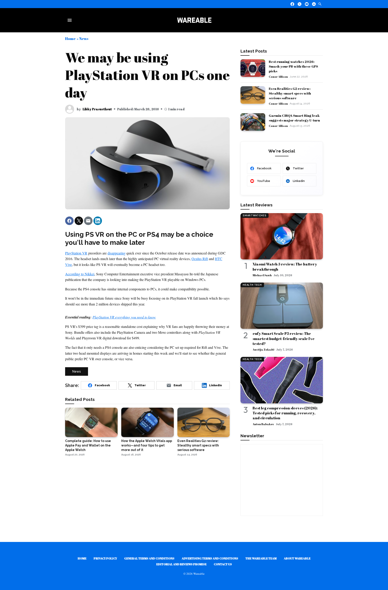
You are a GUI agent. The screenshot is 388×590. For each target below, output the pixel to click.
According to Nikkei (79, 274)
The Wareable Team (261, 558)
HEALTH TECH (252, 284)
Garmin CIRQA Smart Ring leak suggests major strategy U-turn (294, 117)
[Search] (320, 4)
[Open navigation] (70, 20)
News (83, 38)
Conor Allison (278, 76)
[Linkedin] (314, 4)
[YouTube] (307, 4)
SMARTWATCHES (254, 215)
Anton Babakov (263, 424)
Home (70, 38)
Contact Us (223, 564)
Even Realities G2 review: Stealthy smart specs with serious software (290, 93)
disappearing (117, 253)
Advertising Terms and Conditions (210, 558)
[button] (69, 221)
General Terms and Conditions (149, 558)
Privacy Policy (105, 558)
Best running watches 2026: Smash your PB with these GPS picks (293, 66)
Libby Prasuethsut (97, 109)
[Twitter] (299, 4)
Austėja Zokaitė (263, 349)
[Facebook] (292, 4)
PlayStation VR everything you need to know (124, 317)
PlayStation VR (76, 253)
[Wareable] (194, 20)
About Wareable (297, 558)
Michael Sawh (262, 275)
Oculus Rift (200, 258)
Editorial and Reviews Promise (181, 564)
